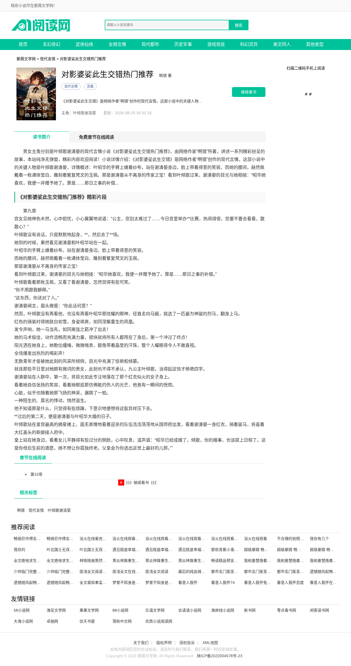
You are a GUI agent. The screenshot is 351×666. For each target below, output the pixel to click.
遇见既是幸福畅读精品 (131, 549)
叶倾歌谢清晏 (59, 510)
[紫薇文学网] (41, 25)
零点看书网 (286, 610)
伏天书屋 (87, 621)
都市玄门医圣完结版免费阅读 (302, 571)
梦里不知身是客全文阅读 (133, 582)
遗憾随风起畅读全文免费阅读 (72, 582)
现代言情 (47, 59)
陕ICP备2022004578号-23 (219, 656)
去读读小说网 (189, 610)
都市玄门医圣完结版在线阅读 (236, 571)
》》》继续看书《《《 (141, 482)
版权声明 (164, 642)
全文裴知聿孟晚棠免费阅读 (103, 582)
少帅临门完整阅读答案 (66, 571)
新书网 (250, 610)
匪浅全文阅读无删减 (97, 571)
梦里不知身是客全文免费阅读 (170, 582)
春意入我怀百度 (290, 582)
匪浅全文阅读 (156, 571)
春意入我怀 (187, 582)
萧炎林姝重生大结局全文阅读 (170, 560)
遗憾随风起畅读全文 (327, 571)
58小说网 (22, 610)
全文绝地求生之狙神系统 (35, 560)
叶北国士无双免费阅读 (99, 549)
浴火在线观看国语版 (228, 538)
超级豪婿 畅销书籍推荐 (296, 549)
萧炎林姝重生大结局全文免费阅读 (207, 560)
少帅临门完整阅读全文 (33, 571)
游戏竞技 (216, 44)
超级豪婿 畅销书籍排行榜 (265, 549)
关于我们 (141, 642)
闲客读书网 (319, 610)
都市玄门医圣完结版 (261, 571)
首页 (23, 44)
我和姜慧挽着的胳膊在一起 (267, 560)
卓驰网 (52, 621)
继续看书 (248, 92)
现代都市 (150, 44)
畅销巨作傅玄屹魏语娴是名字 (72, 538)
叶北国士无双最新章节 (66, 549)
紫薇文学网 (26, 59)
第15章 (36, 474)
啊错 (21, 510)
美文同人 (282, 44)
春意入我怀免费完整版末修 (267, 582)
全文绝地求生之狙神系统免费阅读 (75, 560)
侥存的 (19, 549)
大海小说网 (23, 621)
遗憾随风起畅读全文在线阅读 (39, 582)
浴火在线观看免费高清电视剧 (137, 538)
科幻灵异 (249, 44)
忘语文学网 (155, 610)
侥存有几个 (319, 538)
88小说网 (120, 610)
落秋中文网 (122, 621)
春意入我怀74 (223, 582)
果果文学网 (89, 610)
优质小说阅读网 (158, 621)
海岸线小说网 (222, 610)
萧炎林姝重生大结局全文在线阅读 (141, 560)
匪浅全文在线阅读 (127, 571)
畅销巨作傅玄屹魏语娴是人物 (39, 538)
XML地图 (210, 642)
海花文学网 (56, 610)
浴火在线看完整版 (95, 538)
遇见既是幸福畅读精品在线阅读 (172, 549)
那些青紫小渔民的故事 (230, 549)
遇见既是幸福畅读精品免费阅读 (205, 549)
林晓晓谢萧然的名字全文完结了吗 (108, 560)
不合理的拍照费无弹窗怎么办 (302, 538)
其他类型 (315, 44)
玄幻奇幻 (51, 44)
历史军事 (183, 44)
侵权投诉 (187, 642)
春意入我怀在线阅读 (327, 582)
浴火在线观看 (255, 538)
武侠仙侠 (84, 44)
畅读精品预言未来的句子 (232, 560)
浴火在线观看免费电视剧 (166, 538)
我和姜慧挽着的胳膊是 (296, 560)
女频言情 (117, 44)
